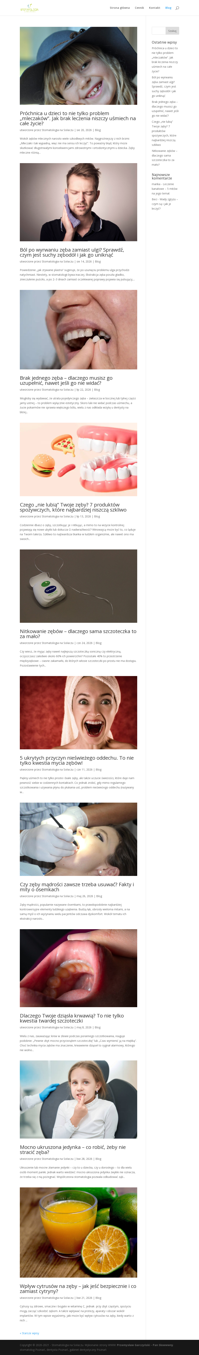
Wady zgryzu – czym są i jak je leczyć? (165, 203)
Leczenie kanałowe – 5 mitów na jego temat (164, 188)
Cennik (139, 8)
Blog (168, 8)
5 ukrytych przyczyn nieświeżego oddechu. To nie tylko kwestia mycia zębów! (77, 760)
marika (156, 184)
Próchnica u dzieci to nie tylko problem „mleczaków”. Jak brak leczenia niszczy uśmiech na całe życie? (78, 118)
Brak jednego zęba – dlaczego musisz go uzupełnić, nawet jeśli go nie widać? (66, 380)
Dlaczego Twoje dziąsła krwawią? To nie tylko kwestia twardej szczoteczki (72, 1018)
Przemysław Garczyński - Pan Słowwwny (145, 1345)
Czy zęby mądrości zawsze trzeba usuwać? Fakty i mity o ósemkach (77, 887)
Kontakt (154, 8)
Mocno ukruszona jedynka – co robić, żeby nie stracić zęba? (73, 1149)
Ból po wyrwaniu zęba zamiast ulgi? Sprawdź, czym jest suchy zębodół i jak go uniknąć (72, 252)
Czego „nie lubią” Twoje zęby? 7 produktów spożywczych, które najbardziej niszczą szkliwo (73, 507)
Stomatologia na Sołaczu (57, 130)
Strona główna (120, 8)
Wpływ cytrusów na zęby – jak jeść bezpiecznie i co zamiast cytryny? (78, 1288)
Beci (154, 199)
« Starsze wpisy (29, 1333)
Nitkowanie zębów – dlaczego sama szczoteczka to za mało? (78, 634)
